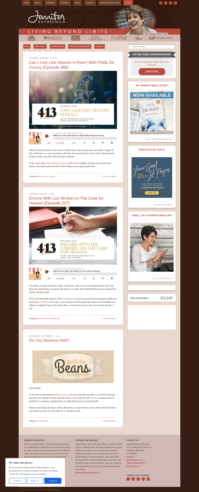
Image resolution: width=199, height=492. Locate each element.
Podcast (99, 46)
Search (130, 46)
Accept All (53, 480)
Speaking (51, 3)
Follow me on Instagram (143, 480)
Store (128, 3)
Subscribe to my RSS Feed (175, 3)
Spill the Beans (42, 421)
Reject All (35, 480)
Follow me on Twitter (160, 3)
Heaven (45, 176)
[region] (35, 472)
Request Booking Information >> (88, 472)
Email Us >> (131, 456)
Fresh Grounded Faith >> (136, 463)
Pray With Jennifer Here (163, 204)
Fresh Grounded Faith (79, 46)
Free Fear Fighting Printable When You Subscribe (152, 63)
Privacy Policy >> (134, 466)
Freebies (65, 3)
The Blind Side (57, 46)
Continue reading (110, 176)
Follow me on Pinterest (138, 480)
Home (26, 3)
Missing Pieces (61, 394)
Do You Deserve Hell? (49, 340)
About (37, 3)
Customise (17, 480)
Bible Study (40, 46)
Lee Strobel (43, 301)
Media (77, 3)
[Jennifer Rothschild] (99, 18)
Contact (90, 3)
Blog (27, 46)
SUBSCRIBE (151, 71)
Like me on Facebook (165, 3)
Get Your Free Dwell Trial (162, 278)
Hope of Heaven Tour (109, 3)
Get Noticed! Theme (52, 489)
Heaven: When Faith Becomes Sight (159, 139)
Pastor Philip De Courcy (57, 163)
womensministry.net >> (136, 460)
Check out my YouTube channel (170, 3)
